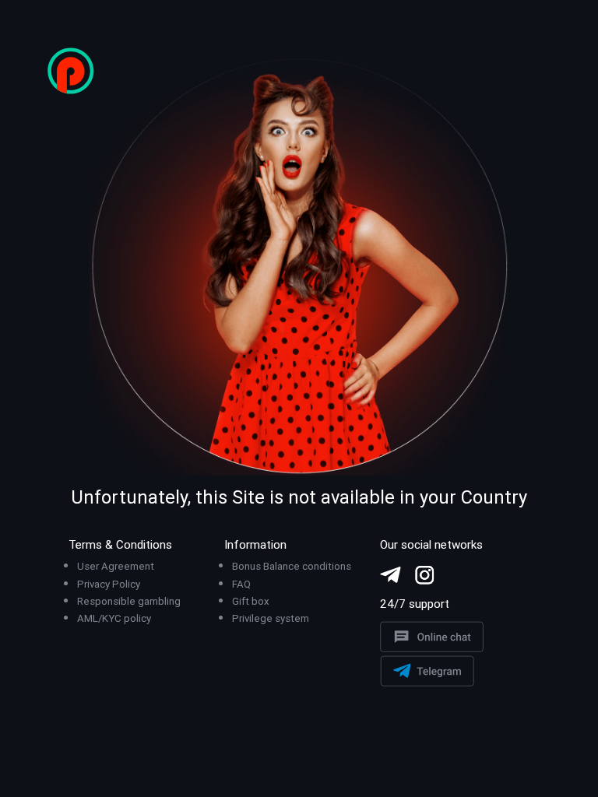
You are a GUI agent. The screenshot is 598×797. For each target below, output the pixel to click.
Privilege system (270, 618)
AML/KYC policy (114, 618)
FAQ (241, 584)
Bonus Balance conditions (291, 566)
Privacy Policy (108, 584)
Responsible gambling (129, 601)
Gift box (250, 601)
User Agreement (115, 566)
